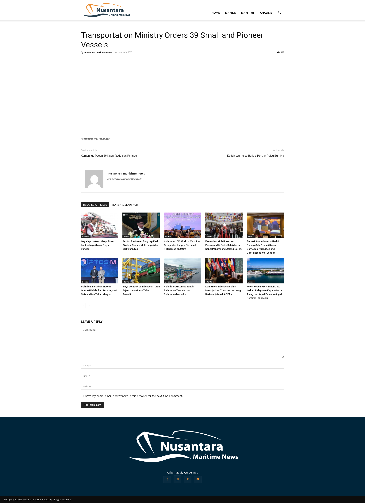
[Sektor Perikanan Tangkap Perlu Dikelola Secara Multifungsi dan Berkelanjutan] (141, 225)
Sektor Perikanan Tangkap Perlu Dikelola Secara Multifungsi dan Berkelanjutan (140, 245)
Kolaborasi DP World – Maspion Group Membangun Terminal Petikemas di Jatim (182, 245)
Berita (126, 236)
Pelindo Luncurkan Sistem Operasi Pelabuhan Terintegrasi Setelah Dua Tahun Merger (99, 290)
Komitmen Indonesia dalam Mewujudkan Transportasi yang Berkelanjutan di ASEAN (223, 290)
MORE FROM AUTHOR (125, 204)
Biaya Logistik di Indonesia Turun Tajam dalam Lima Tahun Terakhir (141, 290)
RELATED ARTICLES (95, 204)
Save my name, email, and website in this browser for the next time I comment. (134, 395)
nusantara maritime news (98, 52)
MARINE (230, 12)
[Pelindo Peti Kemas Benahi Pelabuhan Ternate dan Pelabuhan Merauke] (182, 271)
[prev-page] (83, 305)
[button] (279, 13)
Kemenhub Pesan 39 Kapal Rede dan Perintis (109, 155)
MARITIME (248, 12)
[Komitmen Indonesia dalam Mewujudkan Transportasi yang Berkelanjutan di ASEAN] (224, 271)
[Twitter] (187, 479)
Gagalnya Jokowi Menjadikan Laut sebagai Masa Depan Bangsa (97, 245)
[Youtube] (198, 479)
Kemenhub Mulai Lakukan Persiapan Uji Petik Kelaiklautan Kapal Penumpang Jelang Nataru (223, 245)
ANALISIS (266, 12)
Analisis (85, 236)
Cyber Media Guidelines (182, 472)
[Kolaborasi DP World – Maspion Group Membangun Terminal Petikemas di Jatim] (182, 225)
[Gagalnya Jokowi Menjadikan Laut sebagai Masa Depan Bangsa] (99, 225)
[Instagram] (177, 479)
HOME (216, 12)
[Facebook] (167, 479)
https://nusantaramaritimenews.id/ (124, 179)
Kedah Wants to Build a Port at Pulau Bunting (255, 155)
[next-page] (89, 305)
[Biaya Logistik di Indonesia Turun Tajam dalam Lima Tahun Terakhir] (141, 271)
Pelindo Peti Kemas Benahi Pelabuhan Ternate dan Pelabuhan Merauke (179, 290)
